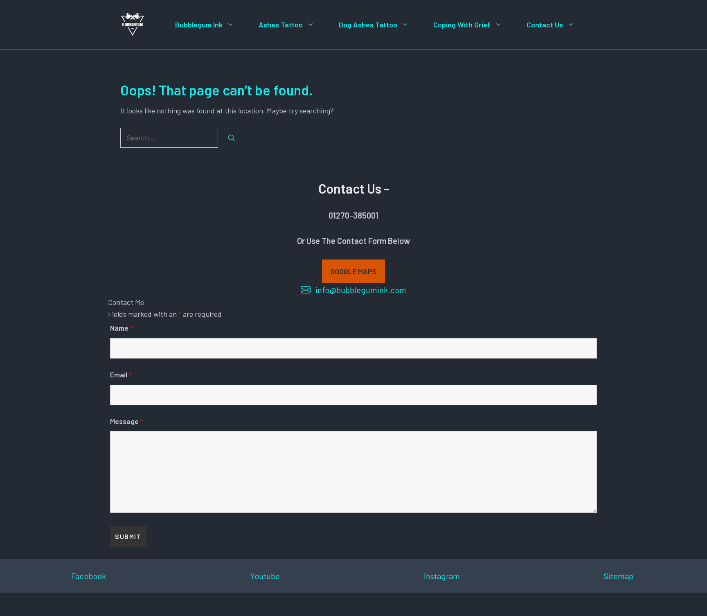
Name (121, 327)
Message (126, 421)
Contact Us (545, 24)
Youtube (265, 576)
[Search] (231, 138)
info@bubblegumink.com (360, 290)
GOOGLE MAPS (353, 271)
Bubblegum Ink (199, 24)
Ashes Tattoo (281, 24)
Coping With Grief (462, 24)
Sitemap (618, 576)
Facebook (88, 576)
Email (121, 374)
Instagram (442, 576)
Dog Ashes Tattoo (368, 24)
